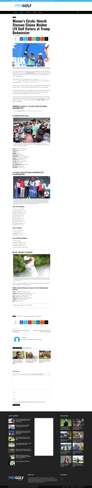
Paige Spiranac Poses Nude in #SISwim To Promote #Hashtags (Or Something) (78, 440)
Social (15, 12)
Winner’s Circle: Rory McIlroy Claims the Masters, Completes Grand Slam (45, 361)
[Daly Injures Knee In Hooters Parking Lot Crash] (66, 435)
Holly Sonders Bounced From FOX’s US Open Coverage (65, 465)
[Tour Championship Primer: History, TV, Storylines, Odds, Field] (11, 445)
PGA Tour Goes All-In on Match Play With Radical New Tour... (22, 426)
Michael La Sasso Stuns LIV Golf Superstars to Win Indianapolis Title (23, 450)
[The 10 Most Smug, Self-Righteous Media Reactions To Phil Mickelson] (78, 422)
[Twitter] (26, 39)
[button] (77, 12)
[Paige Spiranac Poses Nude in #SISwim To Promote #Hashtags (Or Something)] (78, 435)
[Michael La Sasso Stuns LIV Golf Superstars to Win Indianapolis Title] (11, 451)
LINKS (39, 12)
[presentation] (14, 374)
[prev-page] (13, 366)
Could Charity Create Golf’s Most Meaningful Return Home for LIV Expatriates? (23, 432)
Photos (28, 12)
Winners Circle (38, 316)
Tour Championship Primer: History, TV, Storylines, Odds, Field (23, 444)
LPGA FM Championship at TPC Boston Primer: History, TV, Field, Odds (23, 438)
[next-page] (15, 366)
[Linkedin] (38, 39)
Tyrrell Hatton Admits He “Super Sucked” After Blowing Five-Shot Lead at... (66, 428)
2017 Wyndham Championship (29, 82)
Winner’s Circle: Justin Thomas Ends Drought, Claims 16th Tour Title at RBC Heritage (31, 361)
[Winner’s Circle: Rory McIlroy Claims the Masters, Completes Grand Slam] (45, 355)
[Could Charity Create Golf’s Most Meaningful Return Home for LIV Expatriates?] (11, 433)
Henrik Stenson (19, 316)
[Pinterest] (30, 39)
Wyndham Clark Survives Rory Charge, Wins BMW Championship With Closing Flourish (23, 456)
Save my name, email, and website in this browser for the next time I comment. (29, 402)
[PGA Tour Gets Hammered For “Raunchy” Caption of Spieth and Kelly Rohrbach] (66, 446)
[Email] (46, 39)
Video (21, 12)
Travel (35, 12)
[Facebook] (78, 1)
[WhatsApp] (34, 39)
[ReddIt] (42, 39)
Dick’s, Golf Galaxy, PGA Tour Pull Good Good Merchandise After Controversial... (23, 420)
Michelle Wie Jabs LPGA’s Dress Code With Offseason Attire (78, 465)
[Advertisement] (56, 6)
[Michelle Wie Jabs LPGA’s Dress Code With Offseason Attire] (78, 459)
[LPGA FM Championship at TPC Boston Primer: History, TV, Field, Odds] (11, 439)
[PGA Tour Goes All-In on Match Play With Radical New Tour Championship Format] (11, 427)
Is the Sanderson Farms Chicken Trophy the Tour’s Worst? (77, 452)
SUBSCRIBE (43, 0)
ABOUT (33, 0)
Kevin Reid (18, 35)
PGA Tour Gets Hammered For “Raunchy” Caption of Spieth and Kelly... (65, 452)
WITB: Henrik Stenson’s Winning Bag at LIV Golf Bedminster (21, 331)
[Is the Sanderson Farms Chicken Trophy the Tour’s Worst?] (78, 446)
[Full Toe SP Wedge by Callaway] (11, 463)
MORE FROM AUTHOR (27, 348)
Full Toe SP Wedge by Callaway (22, 461)
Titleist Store (39, 110)
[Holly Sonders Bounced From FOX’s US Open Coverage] (66, 459)
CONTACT (38, 0)
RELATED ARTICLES (17, 348)
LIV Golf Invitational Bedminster (29, 316)
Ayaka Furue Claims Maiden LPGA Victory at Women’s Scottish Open (42, 331)
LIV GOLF (14, 17)
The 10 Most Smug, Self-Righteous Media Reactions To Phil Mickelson (78, 428)
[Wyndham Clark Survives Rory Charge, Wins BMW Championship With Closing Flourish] (11, 457)
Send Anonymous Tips (50, 0)
